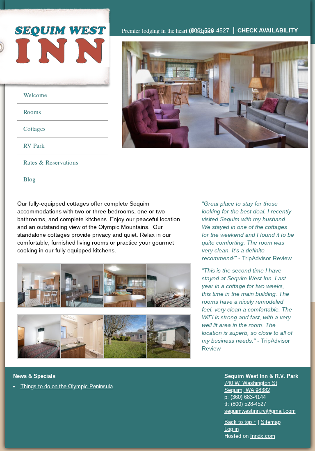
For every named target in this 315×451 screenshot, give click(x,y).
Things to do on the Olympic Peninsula (67, 386)
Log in (231, 429)
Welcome (35, 95)
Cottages (34, 128)
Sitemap (271, 422)
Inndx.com (262, 436)
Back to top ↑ (240, 422)
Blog (29, 179)
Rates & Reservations (50, 162)
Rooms (32, 112)
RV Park (34, 145)
